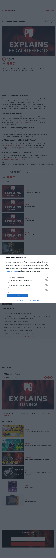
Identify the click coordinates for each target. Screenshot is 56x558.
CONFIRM (17, 295)
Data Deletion (20, 300)
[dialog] (28, 279)
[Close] (53, 257)
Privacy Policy (36, 300)
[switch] (46, 280)
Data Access (28, 300)
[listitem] (28, 277)
